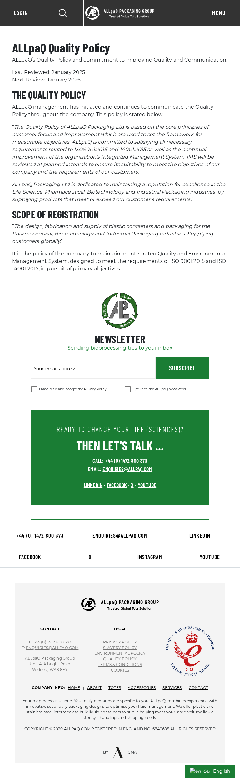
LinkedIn (199, 535)
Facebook (30, 556)
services (172, 687)
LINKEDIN (93, 484)
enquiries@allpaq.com (127, 468)
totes (114, 687)
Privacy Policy (95, 389)
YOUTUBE (147, 484)
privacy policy (120, 642)
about (94, 687)
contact (198, 687)
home (74, 687)
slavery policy (120, 647)
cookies (120, 670)
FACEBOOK (117, 484)
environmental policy (120, 653)
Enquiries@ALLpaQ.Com (52, 647)
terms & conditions (120, 664)
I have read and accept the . (73, 389)
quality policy (120, 659)
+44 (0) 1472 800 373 (126, 460)
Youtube (210, 556)
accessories (142, 687)
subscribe (182, 368)
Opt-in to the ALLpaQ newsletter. (160, 389)
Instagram (150, 556)
